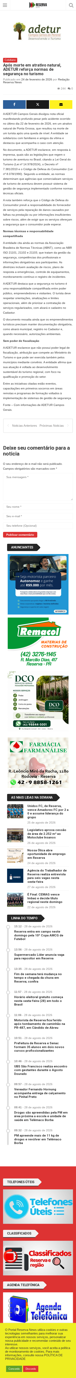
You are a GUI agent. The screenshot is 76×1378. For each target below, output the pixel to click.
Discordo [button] (31, 1368)
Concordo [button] (14, 1368)
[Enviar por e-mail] (61, 104)
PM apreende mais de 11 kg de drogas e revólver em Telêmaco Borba (37, 1139)
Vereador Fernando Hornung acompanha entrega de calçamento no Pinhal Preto (40, 1093)
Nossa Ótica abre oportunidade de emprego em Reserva (46, 854)
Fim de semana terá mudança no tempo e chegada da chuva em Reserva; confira (38, 977)
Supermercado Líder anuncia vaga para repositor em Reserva (39, 956)
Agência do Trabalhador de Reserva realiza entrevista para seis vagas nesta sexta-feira (47, 876)
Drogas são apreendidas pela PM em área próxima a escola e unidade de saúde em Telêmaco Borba (41, 1116)
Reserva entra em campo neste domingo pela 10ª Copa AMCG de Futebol (38, 935)
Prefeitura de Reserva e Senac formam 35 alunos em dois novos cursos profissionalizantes (39, 1046)
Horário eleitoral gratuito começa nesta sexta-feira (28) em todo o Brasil (38, 1000)
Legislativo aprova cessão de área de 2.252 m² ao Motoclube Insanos (46, 833)
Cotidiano (10, 60)
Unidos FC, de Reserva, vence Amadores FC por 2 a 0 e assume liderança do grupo (48, 811)
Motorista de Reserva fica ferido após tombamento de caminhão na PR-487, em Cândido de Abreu (39, 1024)
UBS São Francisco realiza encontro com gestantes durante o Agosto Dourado (40, 1070)
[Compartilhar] (14, 104)
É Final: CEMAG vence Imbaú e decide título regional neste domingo (44, 898)
